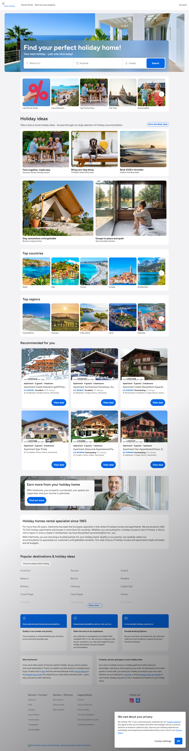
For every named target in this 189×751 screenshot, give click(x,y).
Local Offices (34, 715)
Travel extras (33, 720)
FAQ (30, 705)
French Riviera (80, 671)
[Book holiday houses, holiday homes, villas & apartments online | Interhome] (59, 745)
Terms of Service (85, 705)
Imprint (81, 700)
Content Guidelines (86, 724)
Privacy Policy (83, 710)
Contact (31, 710)
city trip (128, 674)
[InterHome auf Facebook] (138, 700)
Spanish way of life (34, 674)
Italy (43, 671)
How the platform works (88, 720)
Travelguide (33, 724)
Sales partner (58, 710)
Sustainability (34, 729)
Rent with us (58, 700)
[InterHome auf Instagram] (132, 700)
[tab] (36, 563)
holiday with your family (151, 674)
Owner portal (58, 705)
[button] (98, 63)
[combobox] (50, 63)
